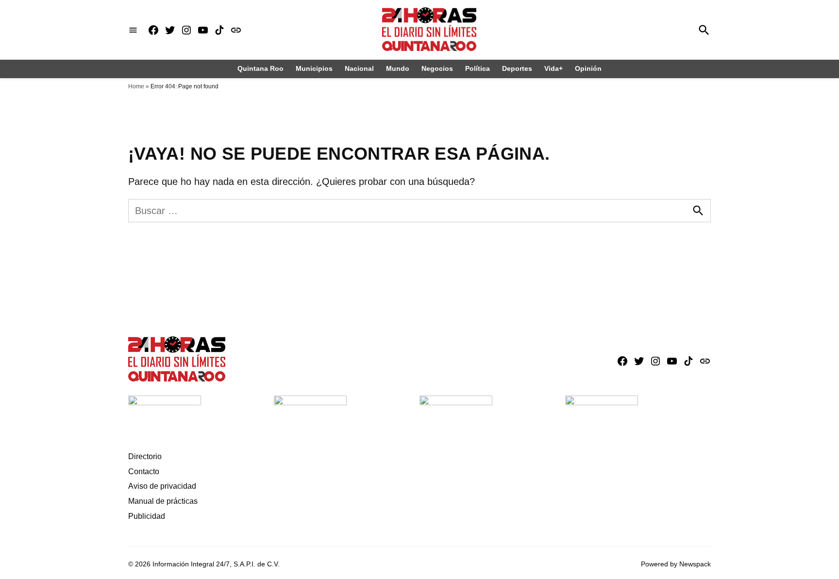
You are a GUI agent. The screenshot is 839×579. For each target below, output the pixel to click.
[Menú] (133, 30)
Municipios (314, 68)
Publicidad (146, 516)
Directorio (145, 456)
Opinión (588, 68)
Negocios (437, 68)
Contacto (143, 471)
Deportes (517, 68)
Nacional (359, 68)
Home (136, 86)
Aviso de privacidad (162, 486)
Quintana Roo (260, 68)
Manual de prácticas (163, 501)
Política (477, 68)
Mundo (397, 68)
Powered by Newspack (676, 564)
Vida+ (553, 68)
